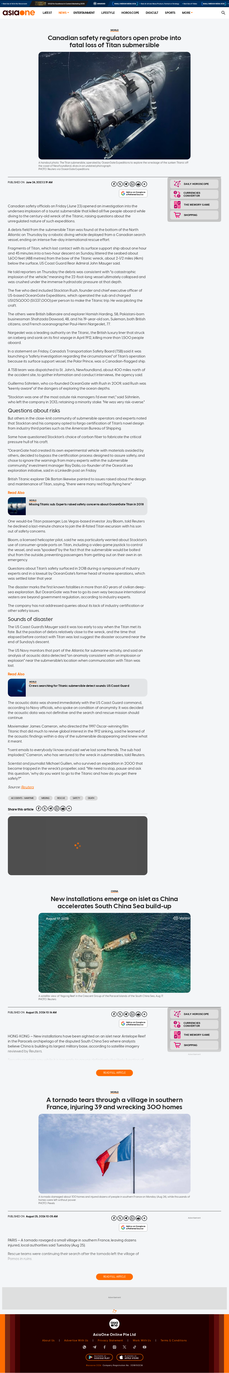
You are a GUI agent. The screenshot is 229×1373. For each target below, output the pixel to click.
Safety (76, 798)
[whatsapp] (132, 184)
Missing (45, 798)
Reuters (27, 787)
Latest (47, 12)
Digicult (152, 12)
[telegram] (126, 184)
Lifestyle (107, 12)
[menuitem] (47, 13)
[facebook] (114, 184)
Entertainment (84, 12)
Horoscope (130, 12)
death (91, 798)
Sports (170, 12)
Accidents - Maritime (22, 798)
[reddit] (138, 184)
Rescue (61, 798)
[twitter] (120, 184)
